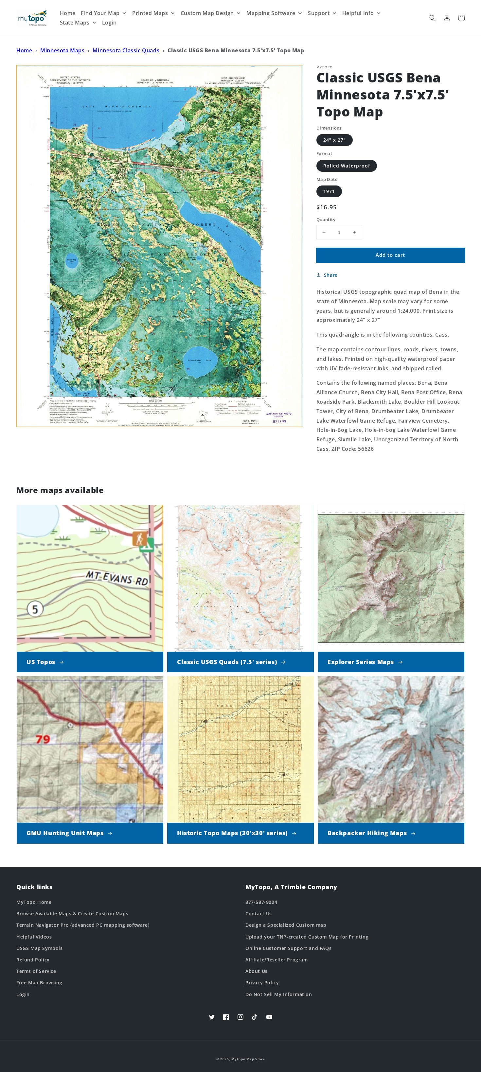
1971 (329, 191)
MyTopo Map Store (248, 1059)
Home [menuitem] (68, 13)
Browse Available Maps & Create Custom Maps (72, 913)
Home (24, 50)
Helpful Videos (34, 937)
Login (23, 994)
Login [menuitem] (109, 22)
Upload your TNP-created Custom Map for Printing (306, 937)
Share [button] (331, 275)
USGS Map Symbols (39, 948)
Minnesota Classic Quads (126, 50)
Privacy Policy (262, 982)
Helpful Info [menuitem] (358, 13)
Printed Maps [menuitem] (150, 13)
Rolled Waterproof (346, 166)
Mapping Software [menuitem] (270, 13)
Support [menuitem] (319, 13)
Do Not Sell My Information (278, 994)
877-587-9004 (261, 902)
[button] (432, 18)
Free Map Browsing (39, 982)
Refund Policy (33, 960)
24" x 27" (334, 140)
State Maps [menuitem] (75, 22)
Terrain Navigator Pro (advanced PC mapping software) (82, 925)
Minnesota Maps (62, 50)
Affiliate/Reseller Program (276, 960)
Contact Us (258, 913)
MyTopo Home (34, 902)
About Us (256, 971)
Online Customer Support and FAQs (288, 948)
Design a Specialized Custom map (286, 925)
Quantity (325, 219)
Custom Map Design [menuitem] (207, 13)
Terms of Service (36, 971)
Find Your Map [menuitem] (100, 13)
